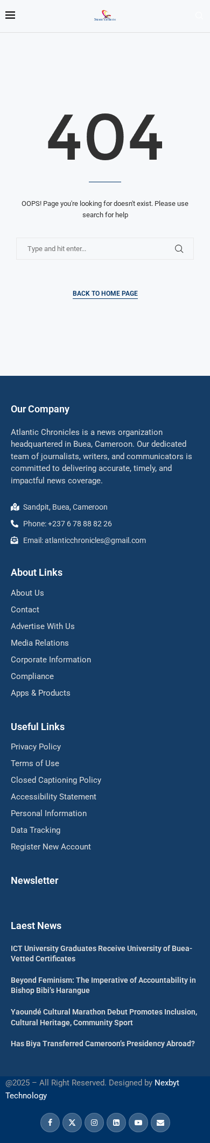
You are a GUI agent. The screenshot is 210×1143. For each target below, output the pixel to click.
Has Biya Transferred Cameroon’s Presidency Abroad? (103, 1043)
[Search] (199, 16)
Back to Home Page (105, 293)
